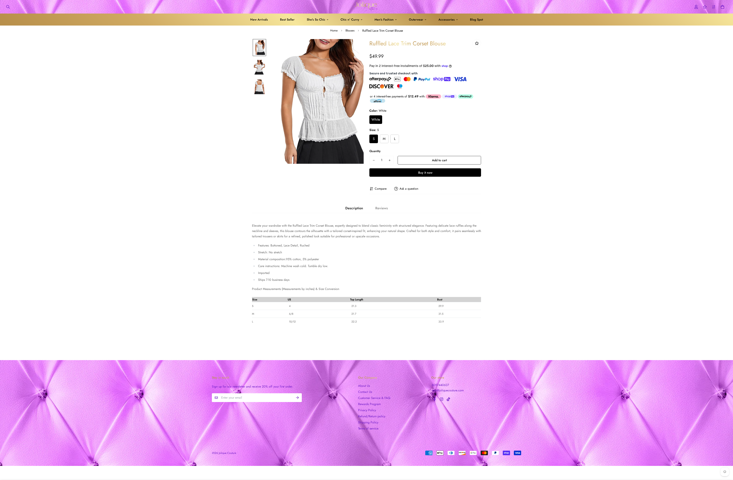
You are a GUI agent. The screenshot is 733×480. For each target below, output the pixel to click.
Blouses (350, 30)
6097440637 (440, 385)
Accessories (446, 19)
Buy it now (425, 172)
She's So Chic (316, 19)
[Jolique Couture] (366, 7)
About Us (364, 386)
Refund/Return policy (371, 416)
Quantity (375, 151)
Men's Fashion (384, 19)
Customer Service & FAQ (374, 398)
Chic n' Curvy (350, 19)
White (375, 119)
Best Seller (287, 19)
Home (334, 30)
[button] (721, 6)
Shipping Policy (368, 422)
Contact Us (365, 392)
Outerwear (416, 19)
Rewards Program (369, 404)
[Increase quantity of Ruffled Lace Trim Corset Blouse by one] (389, 160)
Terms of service (368, 428)
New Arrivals (259, 19)
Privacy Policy (367, 410)
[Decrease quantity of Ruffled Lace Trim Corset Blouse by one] (374, 160)
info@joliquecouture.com (448, 390)
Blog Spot (476, 19)
